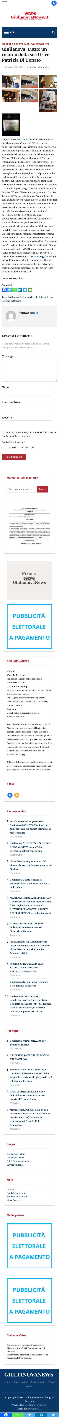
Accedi (10, 1189)
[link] (27, 139)
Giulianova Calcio (16, 1154)
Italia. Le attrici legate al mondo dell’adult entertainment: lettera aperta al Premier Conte (28, 1095)
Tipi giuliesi (42, 44)
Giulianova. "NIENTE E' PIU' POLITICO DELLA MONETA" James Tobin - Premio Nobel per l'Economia (30, 847)
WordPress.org (15, 1200)
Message (7, 356)
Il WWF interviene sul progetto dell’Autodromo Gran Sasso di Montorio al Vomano (27, 927)
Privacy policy (38, 1382)
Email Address (11, 402)
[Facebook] (4, 290)
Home (8, 1382)
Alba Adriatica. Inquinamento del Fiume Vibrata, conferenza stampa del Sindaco (31, 865)
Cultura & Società (12, 44)
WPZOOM (36, 1408)
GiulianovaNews (28, 1374)
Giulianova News (15, 1157)
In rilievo (29, 44)
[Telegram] (25, 290)
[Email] (30, 290)
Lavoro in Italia (15, 1164)
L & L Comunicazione (18, 1161)
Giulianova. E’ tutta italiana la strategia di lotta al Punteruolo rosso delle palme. (30, 883)
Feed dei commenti (17, 1196)
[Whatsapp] (14, 290)
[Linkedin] (20, 290)
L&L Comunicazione (33, 1348)
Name (6, 387)
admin (32, 67)
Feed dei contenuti (16, 1193)
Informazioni (21, 1382)
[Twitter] (9, 290)
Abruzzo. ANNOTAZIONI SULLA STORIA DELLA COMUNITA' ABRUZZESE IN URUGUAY (26, 967)
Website (7, 417)
